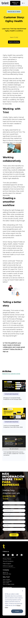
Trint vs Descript (7, 581)
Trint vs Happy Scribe (8, 584)
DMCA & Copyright (8, 566)
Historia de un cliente (14, 11)
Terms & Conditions (8, 561)
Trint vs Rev (6, 582)
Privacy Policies (7, 559)
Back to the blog (14, 42)
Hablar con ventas (15, 3)
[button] (23, 3)
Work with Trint (7, 574)
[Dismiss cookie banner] (22, 591)
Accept (17, 611)
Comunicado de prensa (11, 394)
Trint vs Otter (6, 579)
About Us (5, 572)
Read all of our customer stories (11, 373)
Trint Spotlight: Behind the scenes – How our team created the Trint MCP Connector (13, 453)
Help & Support (7, 563)
